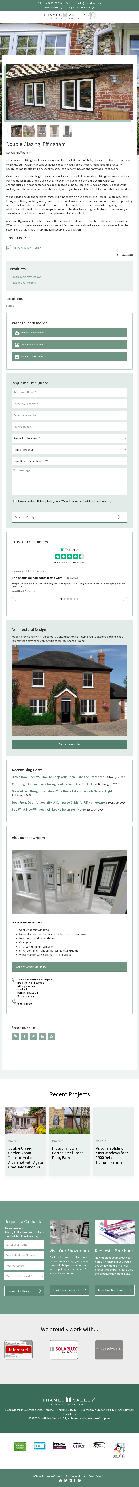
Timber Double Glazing (26, 248)
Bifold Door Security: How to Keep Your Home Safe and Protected (58, 777)
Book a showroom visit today (30, 966)
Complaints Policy (74, 1475)
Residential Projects (23, 282)
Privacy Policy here (16, 1232)
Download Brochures (111, 1290)
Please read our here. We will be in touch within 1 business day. (64, 501)
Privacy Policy (45, 501)
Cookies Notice (53, 1475)
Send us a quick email (32, 356)
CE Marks (36, 1475)
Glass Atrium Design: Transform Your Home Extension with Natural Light (62, 791)
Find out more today (70, 744)
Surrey (10, 305)
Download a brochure (32, 332)
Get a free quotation (32, 344)
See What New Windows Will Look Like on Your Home (49, 809)
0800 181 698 (25, 1003)
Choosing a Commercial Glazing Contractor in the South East (54, 784)
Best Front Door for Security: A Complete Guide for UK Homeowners (59, 802)
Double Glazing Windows (26, 277)
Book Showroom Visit (66, 1290)
